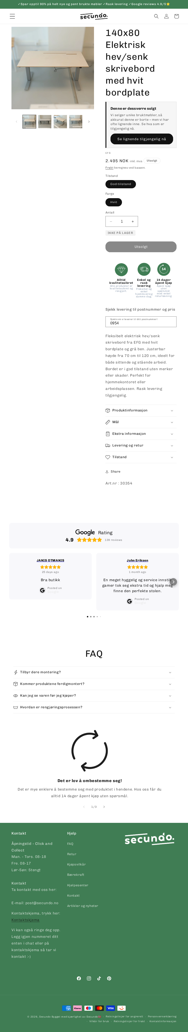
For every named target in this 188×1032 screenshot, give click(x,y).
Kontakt (73, 896)
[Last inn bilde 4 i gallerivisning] (76, 121)
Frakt (109, 167)
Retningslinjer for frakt (129, 1021)
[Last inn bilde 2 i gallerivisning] (45, 121)
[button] (156, 16)
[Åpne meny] (12, 16)
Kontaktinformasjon (163, 1021)
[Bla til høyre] (89, 122)
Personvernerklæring (162, 1016)
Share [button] (116, 472)
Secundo (45, 1016)
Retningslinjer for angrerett (124, 1016)
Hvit (116, 203)
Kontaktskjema (25, 920)
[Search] (171, 321)
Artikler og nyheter (82, 906)
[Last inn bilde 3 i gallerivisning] (60, 121)
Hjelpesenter (77, 885)
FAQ (70, 844)
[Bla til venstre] (16, 122)
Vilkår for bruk (99, 1021)
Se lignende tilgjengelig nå (141, 139)
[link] (89, 764)
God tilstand (123, 185)
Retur (72, 854)
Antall (109, 212)
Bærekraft (75, 875)
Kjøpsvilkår (76, 864)
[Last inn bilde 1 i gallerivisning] (29, 121)
